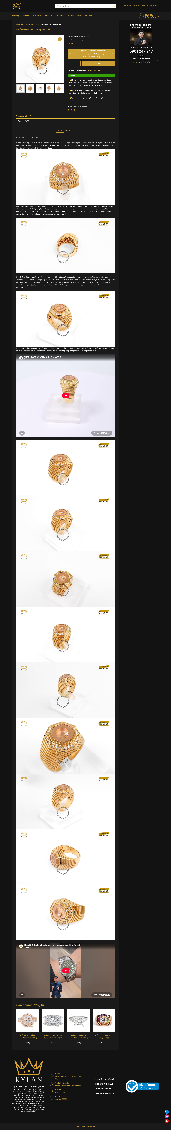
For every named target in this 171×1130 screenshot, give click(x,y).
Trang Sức (48, 16)
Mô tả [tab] (60, 130)
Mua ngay (98, 64)
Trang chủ (128, 6)
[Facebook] (68, 110)
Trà (90, 16)
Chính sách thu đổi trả (104, 1079)
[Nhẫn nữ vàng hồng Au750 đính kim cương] (27, 1020)
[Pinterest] (71, 110)
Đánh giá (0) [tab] (69, 130)
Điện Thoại (15, 16)
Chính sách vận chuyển (104, 1084)
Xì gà (85, 16)
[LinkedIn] (74, 110)
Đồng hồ (26, 16)
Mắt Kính (60, 16)
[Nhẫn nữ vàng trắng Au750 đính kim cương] (78, 1020)
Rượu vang (70, 16)
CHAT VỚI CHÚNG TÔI (141, 62)
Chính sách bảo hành (104, 1089)
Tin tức (136, 6)
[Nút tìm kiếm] (114, 6)
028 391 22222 (61, 1099)
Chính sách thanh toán (104, 1093)
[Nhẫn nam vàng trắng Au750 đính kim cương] (53, 1020)
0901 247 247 (152, 17)
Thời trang (37, 16)
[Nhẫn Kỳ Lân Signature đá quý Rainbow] (104, 1020)
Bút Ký (79, 16)
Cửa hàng (144, 6)
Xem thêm (153, 6)
